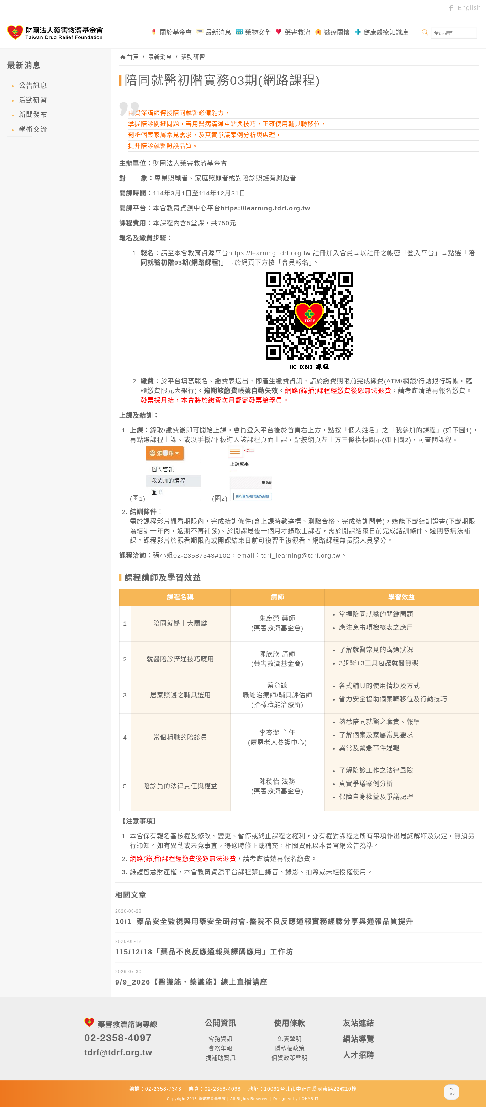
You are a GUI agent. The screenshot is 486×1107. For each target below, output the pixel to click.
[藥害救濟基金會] (55, 32)
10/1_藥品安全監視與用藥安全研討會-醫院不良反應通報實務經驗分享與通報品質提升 (264, 921)
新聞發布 (33, 115)
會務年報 (220, 1048)
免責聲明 (290, 1039)
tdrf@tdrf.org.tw (118, 1052)
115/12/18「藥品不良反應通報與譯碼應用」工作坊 (204, 952)
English (468, 7)
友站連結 (358, 1023)
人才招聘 (358, 1055)
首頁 (133, 57)
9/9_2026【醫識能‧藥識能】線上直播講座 (191, 982)
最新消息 (160, 57)
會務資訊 (220, 1039)
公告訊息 (33, 85)
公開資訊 (220, 1023)
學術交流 (33, 129)
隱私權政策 (290, 1048)
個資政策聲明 (289, 1058)
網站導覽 (358, 1039)
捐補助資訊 (221, 1058)
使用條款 (289, 1023)
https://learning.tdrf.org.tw (265, 208)
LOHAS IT (309, 1099)
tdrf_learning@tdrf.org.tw (300, 555)
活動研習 (193, 57)
